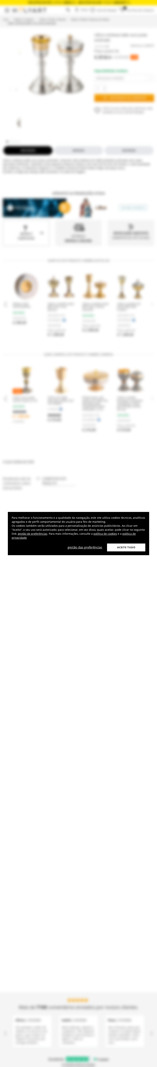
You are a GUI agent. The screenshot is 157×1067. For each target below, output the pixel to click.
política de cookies (105, 534)
